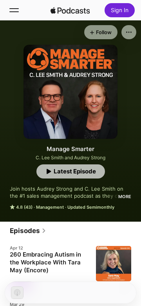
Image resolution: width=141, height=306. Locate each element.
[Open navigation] (14, 10)
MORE (124, 196)
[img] (70, 10)
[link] (28, 230)
